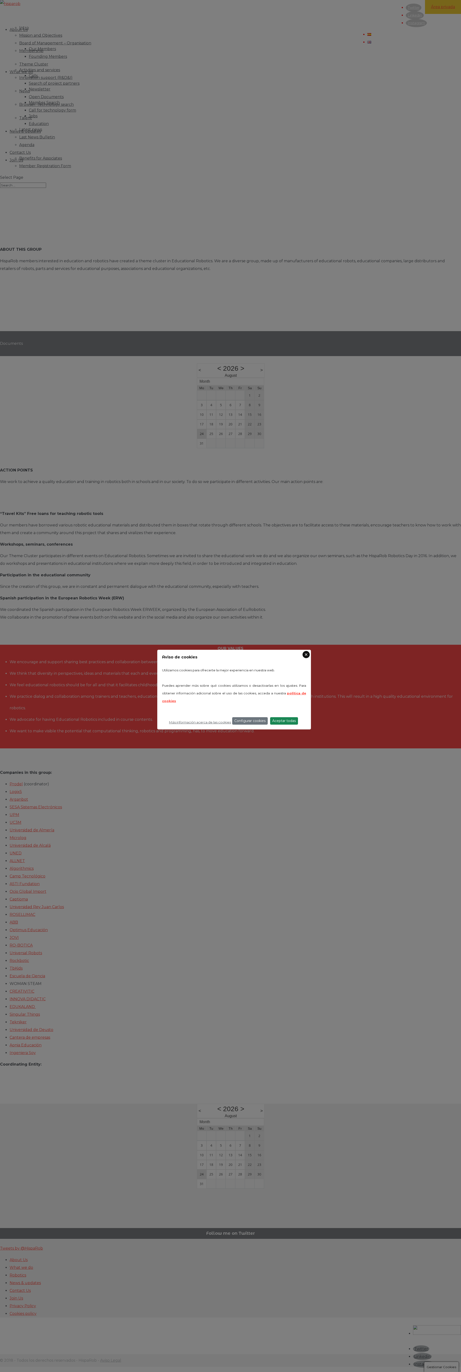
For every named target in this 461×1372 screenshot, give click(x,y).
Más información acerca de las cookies (200, 722)
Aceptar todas (284, 721)
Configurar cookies (250, 721)
